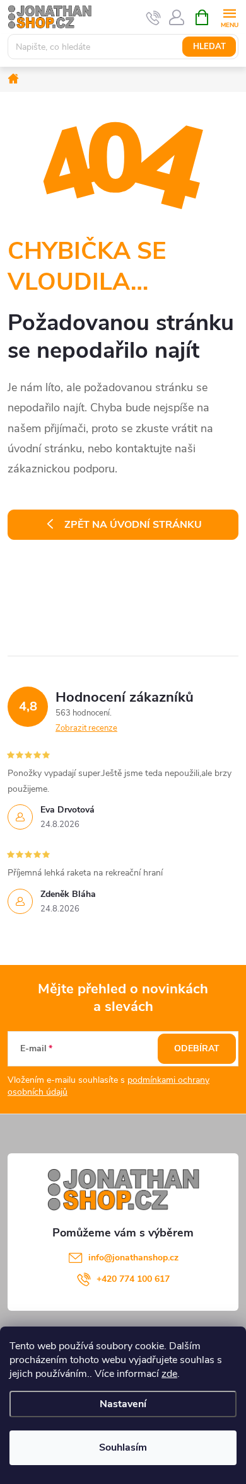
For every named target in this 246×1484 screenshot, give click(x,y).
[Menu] (229, 16)
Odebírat (197, 1048)
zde (169, 1374)
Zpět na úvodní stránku (133, 525)
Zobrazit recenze (86, 728)
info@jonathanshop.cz (133, 1258)
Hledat (209, 46)
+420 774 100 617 (133, 1279)
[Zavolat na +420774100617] (153, 17)
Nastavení (123, 1404)
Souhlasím (123, 1447)
